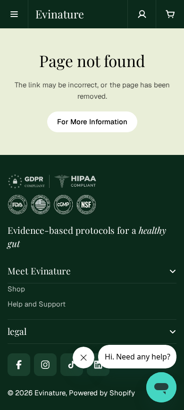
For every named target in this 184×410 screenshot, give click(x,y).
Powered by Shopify (102, 392)
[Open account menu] (141, 14)
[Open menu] (14, 14)
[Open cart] (170, 14)
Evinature (59, 14)
